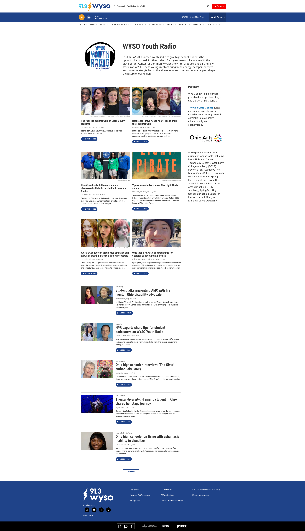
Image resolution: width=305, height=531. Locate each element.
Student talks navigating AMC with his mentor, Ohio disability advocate (143, 292)
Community (119, 287)
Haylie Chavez (120, 408)
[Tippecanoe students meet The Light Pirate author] (156, 165)
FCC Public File (166, 490)
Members (197, 25)
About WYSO (212, 25)
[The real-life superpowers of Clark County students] (105, 101)
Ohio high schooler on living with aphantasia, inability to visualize (148, 438)
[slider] (92, 17)
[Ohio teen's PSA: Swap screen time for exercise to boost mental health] (156, 233)
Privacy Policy (135, 500)
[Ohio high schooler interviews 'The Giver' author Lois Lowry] (97, 369)
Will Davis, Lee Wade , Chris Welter (143, 259)
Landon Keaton (121, 373)
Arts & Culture (120, 361)
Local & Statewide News (124, 433)
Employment (134, 490)
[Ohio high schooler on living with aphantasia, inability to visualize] (97, 441)
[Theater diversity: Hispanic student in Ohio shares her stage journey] (97, 404)
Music (103, 25)
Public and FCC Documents (140, 495)
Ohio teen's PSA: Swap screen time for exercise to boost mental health (152, 254)
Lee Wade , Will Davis (88, 127)
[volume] (89, 17)
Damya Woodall (121, 445)
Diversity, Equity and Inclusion (172, 500)
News (92, 25)
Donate (220, 6)
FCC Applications (167, 495)
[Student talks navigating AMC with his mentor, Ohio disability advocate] (97, 295)
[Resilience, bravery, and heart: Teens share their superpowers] (156, 101)
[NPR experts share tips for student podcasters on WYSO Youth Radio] (97, 332)
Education (119, 324)
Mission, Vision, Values (200, 495)
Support (183, 25)
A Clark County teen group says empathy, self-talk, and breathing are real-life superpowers (105, 254)
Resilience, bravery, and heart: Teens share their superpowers (155, 122)
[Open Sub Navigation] (87, 25)
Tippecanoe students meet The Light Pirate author (155, 187)
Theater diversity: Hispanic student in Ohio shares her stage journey (146, 401)
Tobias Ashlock (120, 299)
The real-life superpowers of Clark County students (103, 122)
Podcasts (139, 25)
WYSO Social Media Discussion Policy (206, 490)
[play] (82, 17)
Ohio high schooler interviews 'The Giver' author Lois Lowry (145, 367)
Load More (131, 472)
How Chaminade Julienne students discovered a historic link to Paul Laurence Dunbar (103, 188)
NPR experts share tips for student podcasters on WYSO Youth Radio (140, 329)
